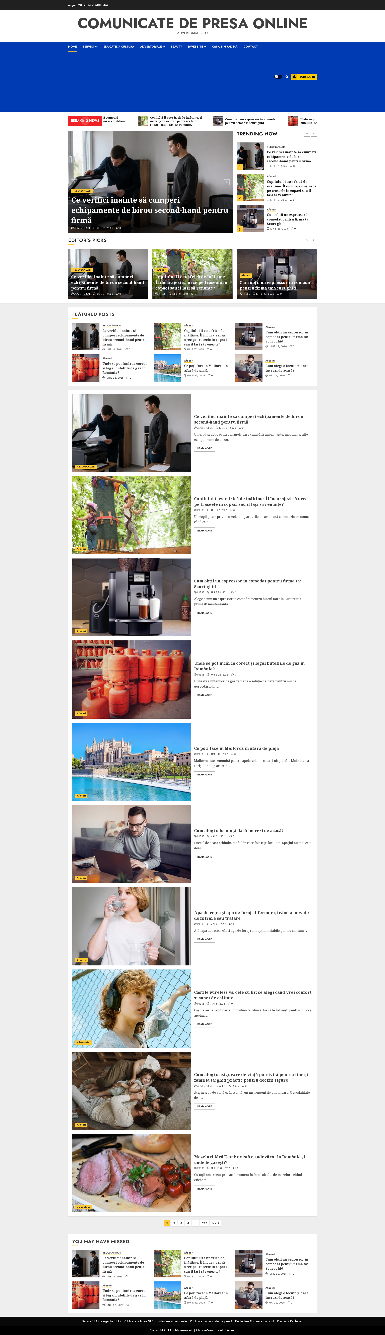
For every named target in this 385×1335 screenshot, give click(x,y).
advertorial (205, 428)
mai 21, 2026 (218, 924)
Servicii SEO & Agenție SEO (101, 1321)
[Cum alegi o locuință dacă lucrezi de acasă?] (248, 368)
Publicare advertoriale (172, 1321)
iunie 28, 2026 (279, 197)
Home (72, 47)
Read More (204, 448)
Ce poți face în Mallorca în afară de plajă (206, 368)
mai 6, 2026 (218, 1004)
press (78, 228)
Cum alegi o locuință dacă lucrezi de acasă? (287, 368)
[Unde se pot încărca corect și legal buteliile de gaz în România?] (250, 218)
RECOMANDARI (111, 325)
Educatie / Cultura (118, 47)
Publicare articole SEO (139, 1321)
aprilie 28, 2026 (220, 1168)
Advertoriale (151, 47)
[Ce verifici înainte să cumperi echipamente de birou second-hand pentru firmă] (85, 336)
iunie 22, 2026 (279, 229)
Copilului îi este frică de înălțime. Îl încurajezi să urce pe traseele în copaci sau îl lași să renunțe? (149, 210)
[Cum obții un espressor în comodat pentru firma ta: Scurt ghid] (250, 187)
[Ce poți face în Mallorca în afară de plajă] (167, 368)
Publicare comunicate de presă (211, 1321)
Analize (81, 960)
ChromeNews (205, 1330)
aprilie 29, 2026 (229, 1086)
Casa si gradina (224, 47)
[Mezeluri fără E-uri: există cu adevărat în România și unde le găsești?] (131, 1173)
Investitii (195, 47)
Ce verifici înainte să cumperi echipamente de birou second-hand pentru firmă (124, 337)
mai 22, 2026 (277, 375)
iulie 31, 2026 (114, 349)
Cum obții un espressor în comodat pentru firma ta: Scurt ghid (288, 188)
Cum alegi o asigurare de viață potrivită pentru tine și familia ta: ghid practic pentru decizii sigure (251, 1077)
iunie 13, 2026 (196, 375)
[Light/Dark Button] (278, 77)
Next (215, 1223)
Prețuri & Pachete (289, 1321)
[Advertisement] (166, 82)
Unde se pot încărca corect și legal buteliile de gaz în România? (291, 219)
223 (204, 1223)
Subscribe (307, 77)
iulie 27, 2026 (96, 228)
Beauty (176, 47)
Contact (250, 47)
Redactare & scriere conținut (254, 1321)
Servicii (88, 47)
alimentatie (83, 1207)
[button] (286, 77)
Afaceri (77, 191)
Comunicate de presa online (193, 23)
